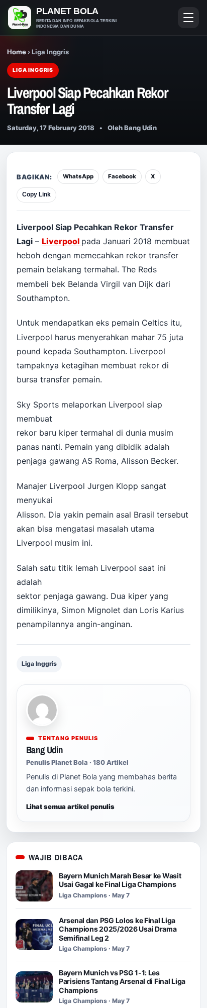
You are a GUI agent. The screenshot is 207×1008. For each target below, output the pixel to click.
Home (16, 52)
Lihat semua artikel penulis (70, 806)
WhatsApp (78, 176)
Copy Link (36, 194)
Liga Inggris (39, 663)
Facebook (122, 176)
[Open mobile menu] (188, 17)
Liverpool (61, 241)
